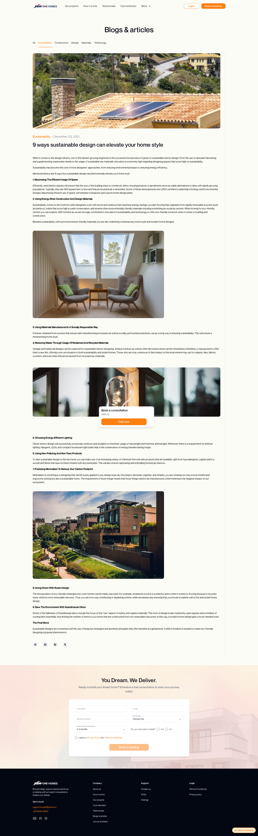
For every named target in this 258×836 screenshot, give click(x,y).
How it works (90, 6)
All (34, 42)
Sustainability (45, 42)
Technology (100, 42)
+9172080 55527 (40, 811)
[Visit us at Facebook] (40, 818)
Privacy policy (195, 794)
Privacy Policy (93, 737)
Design (75, 42)
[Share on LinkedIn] (45, 644)
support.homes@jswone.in (44, 807)
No (170, 729)
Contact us (146, 789)
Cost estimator (128, 6)
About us (97, 789)
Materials (86, 42)
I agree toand (100, 737)
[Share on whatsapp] (55, 644)
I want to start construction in (85, 726)
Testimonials (109, 6)
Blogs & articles (100, 816)
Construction (61, 42)
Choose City (136, 716)
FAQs (143, 794)
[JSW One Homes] (45, 6)
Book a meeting (245, 830)
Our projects (71, 6)
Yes (162, 729)
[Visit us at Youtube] (35, 818)
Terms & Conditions (113, 737)
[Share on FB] (35, 644)
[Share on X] (65, 644)
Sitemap (145, 800)
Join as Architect (100, 821)
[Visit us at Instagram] (45, 818)
